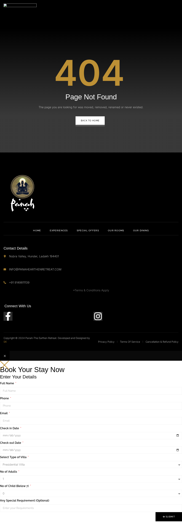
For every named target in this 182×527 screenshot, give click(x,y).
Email (4, 413)
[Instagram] (97, 316)
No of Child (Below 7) (15, 486)
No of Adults (9, 471)
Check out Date (11, 442)
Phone (5, 398)
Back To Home (90, 120)
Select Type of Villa (13, 457)
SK (5, 341)
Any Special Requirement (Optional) (24, 500)
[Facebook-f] (8, 316)
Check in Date (10, 428)
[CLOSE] (5, 356)
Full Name (7, 383)
